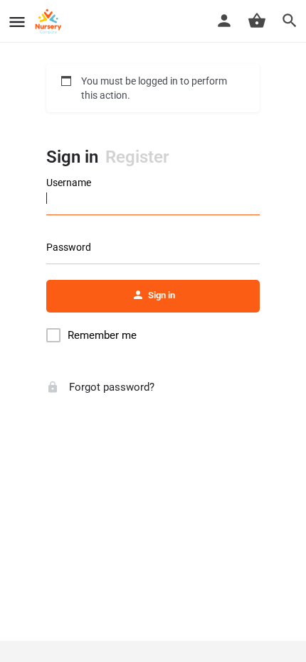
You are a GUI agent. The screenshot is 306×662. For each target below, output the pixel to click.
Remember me (102, 335)
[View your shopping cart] (257, 20)
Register (137, 157)
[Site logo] (50, 21)
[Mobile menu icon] (17, 22)
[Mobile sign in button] (224, 20)
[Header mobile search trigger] (289, 20)
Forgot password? (110, 387)
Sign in (72, 157)
